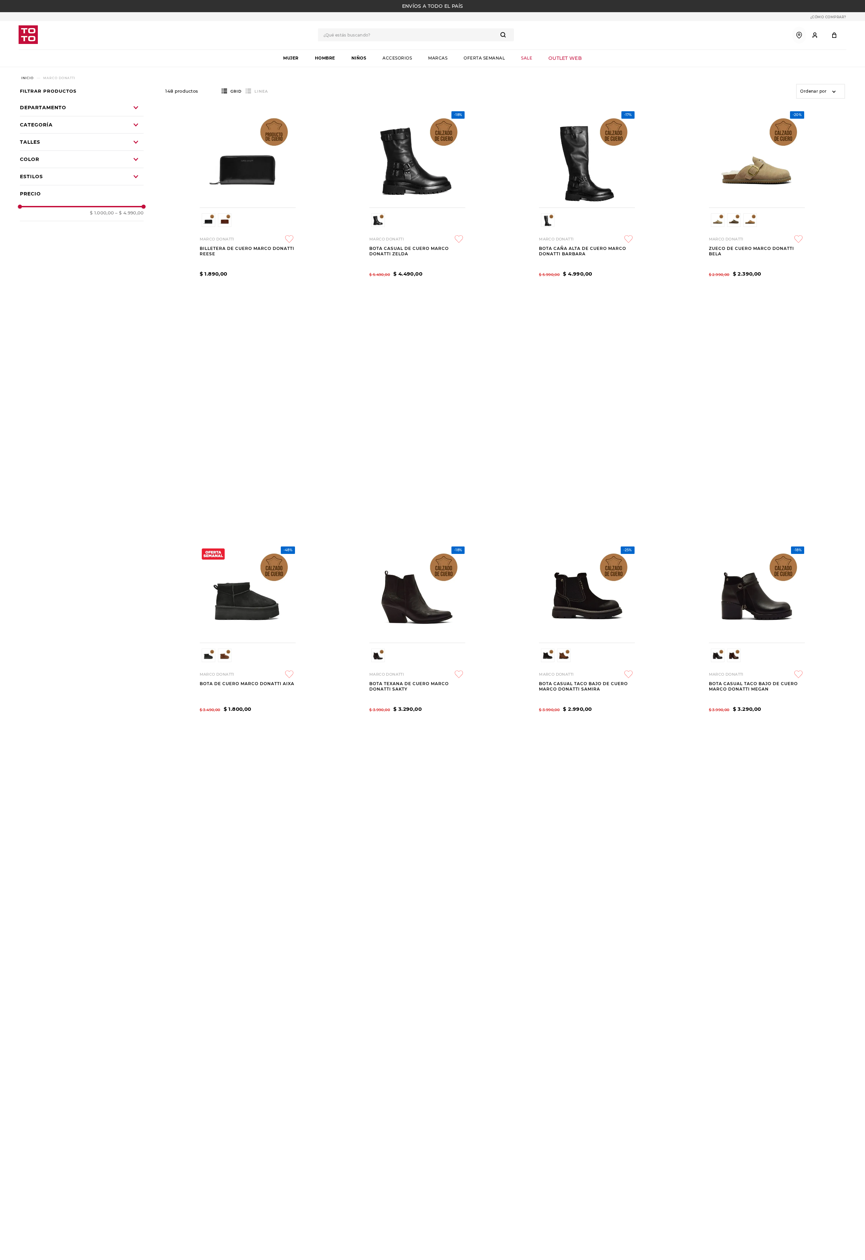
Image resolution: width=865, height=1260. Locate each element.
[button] (82, 176)
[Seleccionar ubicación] (799, 35)
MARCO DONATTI (59, 78)
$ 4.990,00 (129, 212)
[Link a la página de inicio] (27, 77)
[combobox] (416, 34)
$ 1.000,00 (102, 212)
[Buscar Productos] (504, 34)
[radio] (232, 91)
